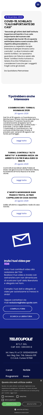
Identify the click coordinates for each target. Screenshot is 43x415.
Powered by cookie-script (21, 412)
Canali (9, 370)
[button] (21, 409)
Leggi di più (13, 393)
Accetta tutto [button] (11, 404)
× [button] (41, 381)
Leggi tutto (21, 140)
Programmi (12, 376)
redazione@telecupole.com (23, 302)
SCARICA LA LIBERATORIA (21, 316)
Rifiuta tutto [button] (32, 404)
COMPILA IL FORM (17, 309)
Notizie (26, 370)
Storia (26, 376)
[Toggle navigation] (38, 4)
